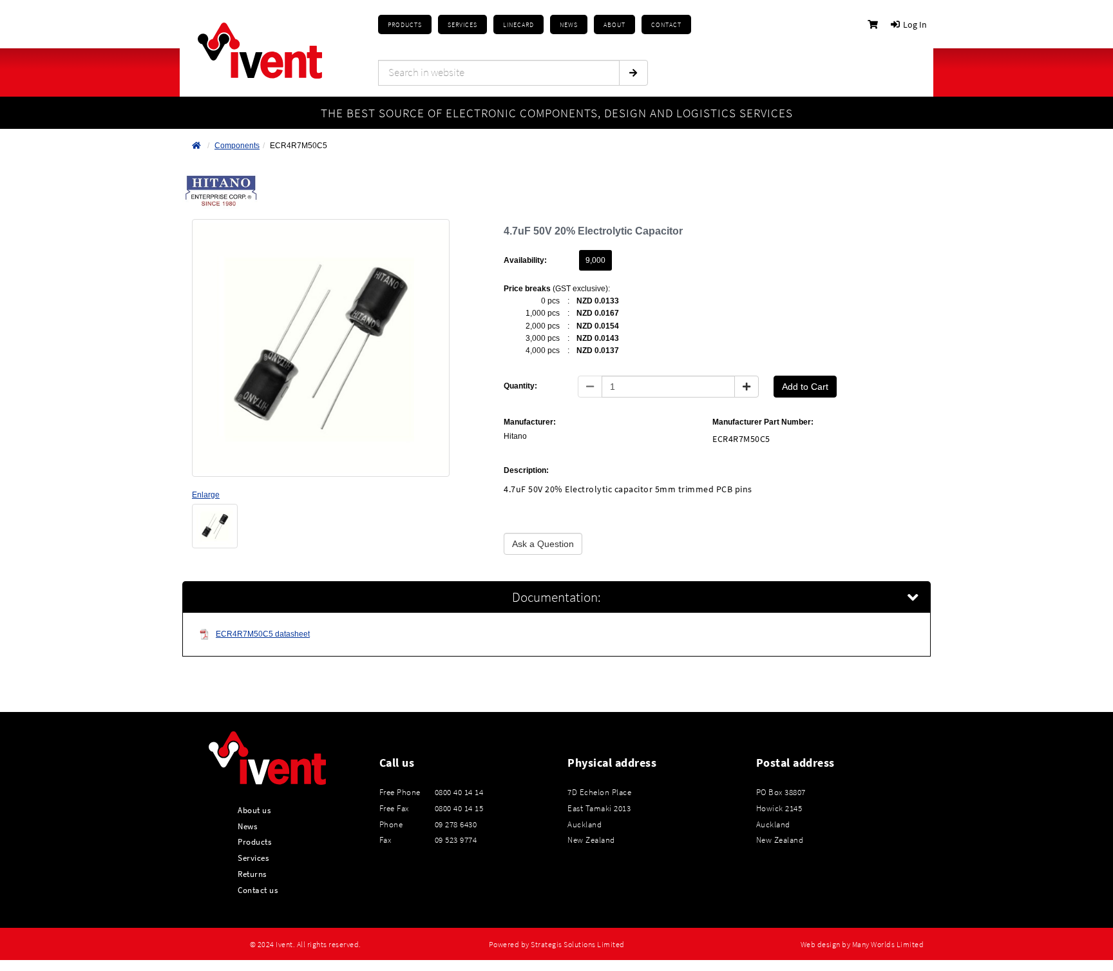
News (247, 826)
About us (254, 810)
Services (253, 857)
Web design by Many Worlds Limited (862, 944)
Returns (252, 874)
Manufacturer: (530, 422)
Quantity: (520, 385)
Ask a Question (543, 544)
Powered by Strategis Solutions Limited (557, 944)
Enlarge (206, 494)
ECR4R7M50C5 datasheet (263, 634)
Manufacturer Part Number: (762, 422)
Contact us (258, 890)
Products (405, 25)
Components (237, 145)
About (614, 25)
